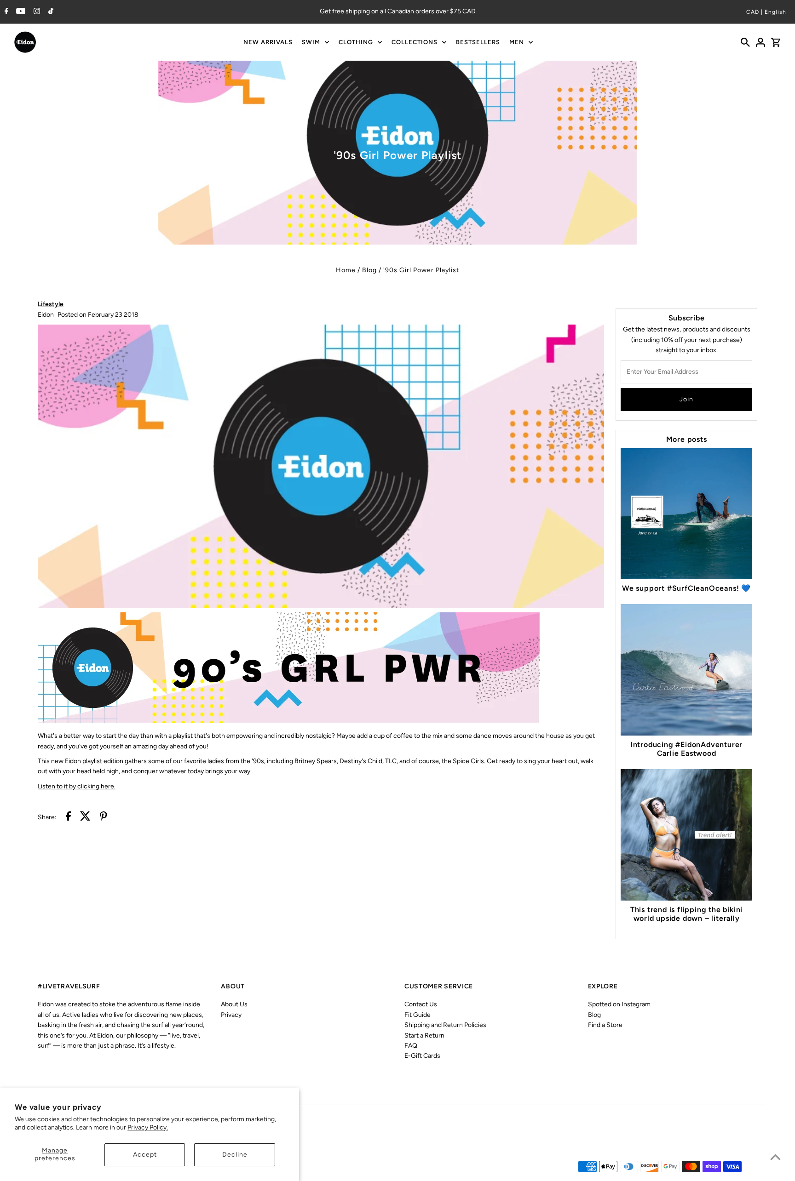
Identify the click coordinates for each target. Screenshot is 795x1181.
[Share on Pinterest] (103, 817)
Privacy (231, 1015)
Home (346, 270)
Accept (145, 1154)
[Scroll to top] (775, 1157)
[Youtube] (19, 12)
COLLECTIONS (415, 42)
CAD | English (766, 12)
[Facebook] (5, 12)
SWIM (311, 42)
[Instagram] (35, 12)
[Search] (745, 42)
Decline (235, 1154)
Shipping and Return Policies (445, 1025)
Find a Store (605, 1025)
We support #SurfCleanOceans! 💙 (686, 588)
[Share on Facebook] (68, 817)
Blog (369, 270)
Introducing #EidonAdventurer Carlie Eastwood (686, 749)
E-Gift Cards (422, 1056)
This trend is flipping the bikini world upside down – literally (686, 914)
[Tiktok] (49, 12)
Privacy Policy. (147, 1127)
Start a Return (424, 1035)
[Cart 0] (775, 42)
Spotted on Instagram (619, 1004)
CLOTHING (356, 42)
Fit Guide (417, 1015)
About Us (234, 1004)
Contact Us (420, 1004)
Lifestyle (50, 304)
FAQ (410, 1046)
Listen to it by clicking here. (76, 786)
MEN (516, 42)
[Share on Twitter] (85, 817)
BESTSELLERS (478, 42)
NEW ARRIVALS (268, 42)
